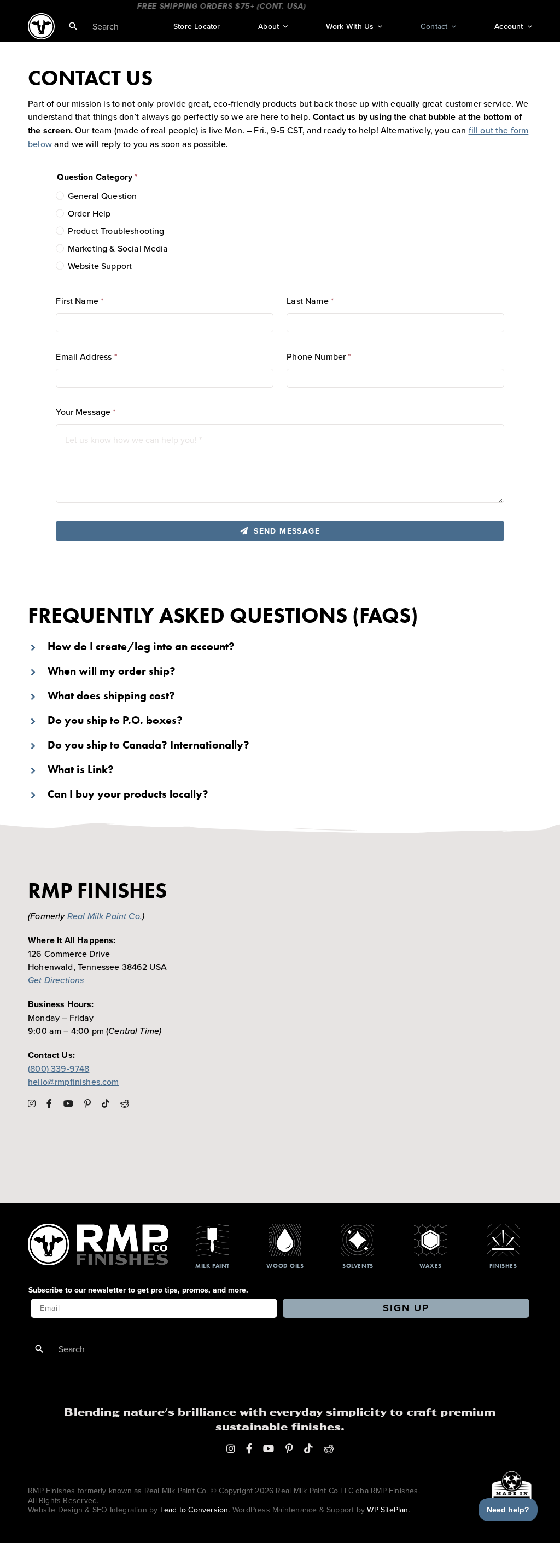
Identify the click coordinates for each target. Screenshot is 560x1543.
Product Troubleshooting (116, 231)
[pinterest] (87, 1103)
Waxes (430, 1266)
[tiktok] (105, 1103)
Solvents (357, 1266)
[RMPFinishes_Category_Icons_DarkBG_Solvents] (357, 1228)
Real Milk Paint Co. (104, 916)
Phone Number (319, 356)
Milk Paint (212, 1266)
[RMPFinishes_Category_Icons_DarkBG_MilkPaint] (212, 1228)
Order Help (89, 213)
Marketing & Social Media (118, 248)
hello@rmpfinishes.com (73, 1082)
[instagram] (32, 1103)
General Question (102, 196)
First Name (79, 301)
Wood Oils (285, 1266)
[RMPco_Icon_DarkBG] (98, 1228)
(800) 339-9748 (58, 1068)
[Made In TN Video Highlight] (496, 1487)
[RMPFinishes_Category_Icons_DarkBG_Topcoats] (503, 1228)
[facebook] (49, 1103)
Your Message (85, 412)
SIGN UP (406, 1308)
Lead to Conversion (194, 1509)
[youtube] (68, 1103)
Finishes (503, 1266)
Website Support (100, 266)
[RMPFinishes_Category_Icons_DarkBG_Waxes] (430, 1228)
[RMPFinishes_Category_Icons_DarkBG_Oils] (285, 1228)
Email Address (86, 356)
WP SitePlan (387, 1509)
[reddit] (124, 1103)
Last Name (310, 301)
